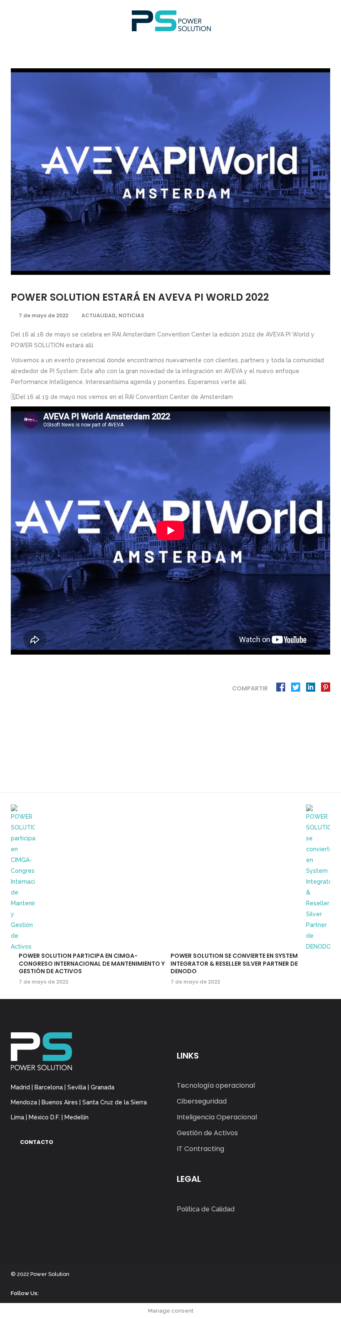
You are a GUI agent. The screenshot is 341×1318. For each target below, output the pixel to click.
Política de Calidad (206, 1209)
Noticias (131, 315)
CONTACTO (36, 1142)
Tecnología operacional (216, 1085)
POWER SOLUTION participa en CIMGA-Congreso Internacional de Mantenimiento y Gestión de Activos (92, 963)
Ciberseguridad (202, 1101)
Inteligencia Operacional (217, 1117)
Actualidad (99, 315)
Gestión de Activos (207, 1133)
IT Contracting (200, 1149)
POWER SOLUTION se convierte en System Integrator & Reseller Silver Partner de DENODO (234, 963)
